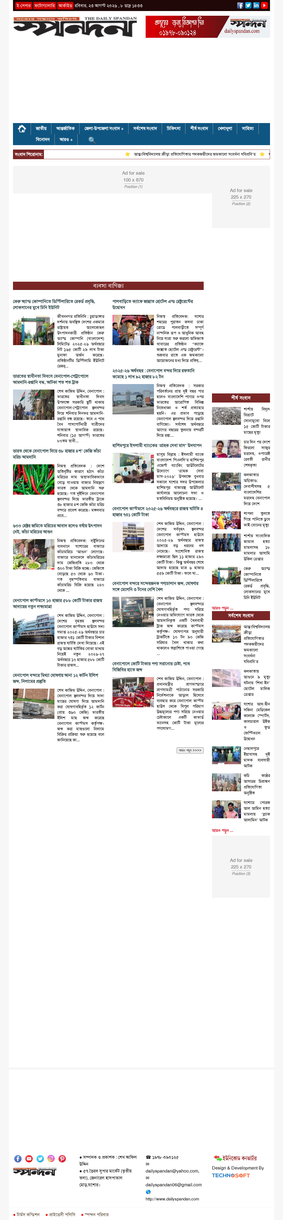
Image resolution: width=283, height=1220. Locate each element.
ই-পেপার (24, 6)
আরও (64, 139)
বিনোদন (43, 139)
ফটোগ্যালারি (45, 6)
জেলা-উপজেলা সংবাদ (102, 128)
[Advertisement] (141, 82)
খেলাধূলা (225, 128)
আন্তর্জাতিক (65, 128)
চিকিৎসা (173, 128)
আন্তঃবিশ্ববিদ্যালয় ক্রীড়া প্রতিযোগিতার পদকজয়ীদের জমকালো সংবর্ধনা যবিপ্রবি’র (184, 154)
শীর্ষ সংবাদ (199, 128)
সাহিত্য (248, 128)
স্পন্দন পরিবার (95, 1215)
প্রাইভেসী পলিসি (60, 1215)
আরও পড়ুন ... (222, 608)
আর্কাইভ (65, 6)
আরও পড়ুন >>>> (190, 750)
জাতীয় (41, 128)
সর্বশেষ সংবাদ (145, 128)
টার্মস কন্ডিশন (26, 1215)
